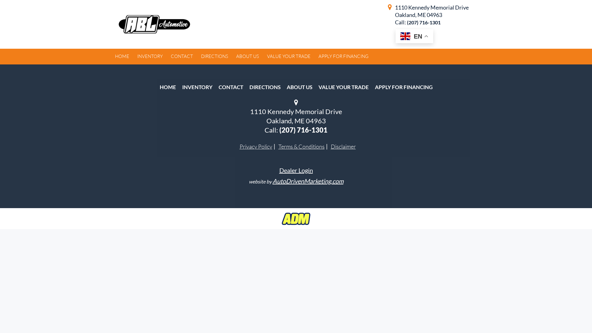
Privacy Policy (256, 146)
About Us (299, 87)
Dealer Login (296, 170)
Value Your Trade (344, 87)
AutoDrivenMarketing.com (308, 181)
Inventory (197, 87)
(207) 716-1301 (424, 22)
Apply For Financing (404, 87)
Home (168, 87)
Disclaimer (343, 146)
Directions (265, 87)
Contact (231, 87)
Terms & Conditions (301, 146)
